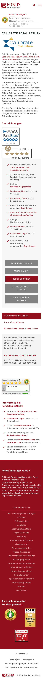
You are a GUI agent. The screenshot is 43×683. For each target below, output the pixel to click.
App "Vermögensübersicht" (21, 579)
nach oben (23, 654)
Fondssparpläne (17, 191)
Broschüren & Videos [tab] (14, 322)
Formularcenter (21, 575)
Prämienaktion (21, 521)
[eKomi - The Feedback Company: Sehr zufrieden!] (16, 394)
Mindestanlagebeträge (20, 187)
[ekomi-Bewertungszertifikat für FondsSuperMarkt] (10, 614)
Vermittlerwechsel (26, 440)
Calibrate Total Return (20, 355)
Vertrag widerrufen (14, 667)
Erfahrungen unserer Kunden (21, 556)
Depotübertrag (14, 442)
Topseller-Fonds (21, 533)
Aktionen (21, 517)
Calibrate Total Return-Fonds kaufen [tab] (21, 329)
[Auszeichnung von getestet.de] (21, 636)
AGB (19, 660)
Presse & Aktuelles (21, 552)
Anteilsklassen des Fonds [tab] (16, 316)
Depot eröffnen (21, 279)
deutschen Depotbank (17, 435)
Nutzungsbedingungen (16, 663)
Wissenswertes (21, 544)
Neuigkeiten (21, 525)
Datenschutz (28, 660)
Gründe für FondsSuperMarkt (21, 563)
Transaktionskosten (21, 425)
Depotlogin (21, 590)
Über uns (21, 536)
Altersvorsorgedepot (21, 582)
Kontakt (21, 586)
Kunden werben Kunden (21, 540)
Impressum (33, 663)
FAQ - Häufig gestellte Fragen (21, 513)
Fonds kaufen (21, 271)
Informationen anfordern (21, 567)
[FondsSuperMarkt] (10, 6)
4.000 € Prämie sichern (21, 299)
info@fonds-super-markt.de (22, 21)
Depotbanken (27, 208)
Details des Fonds (21, 263)
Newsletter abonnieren (21, 571)
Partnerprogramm (21, 559)
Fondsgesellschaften (21, 548)
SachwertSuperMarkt (21, 529)
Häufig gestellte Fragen (21, 288)
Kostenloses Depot (18, 198)
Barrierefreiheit (31, 667)
